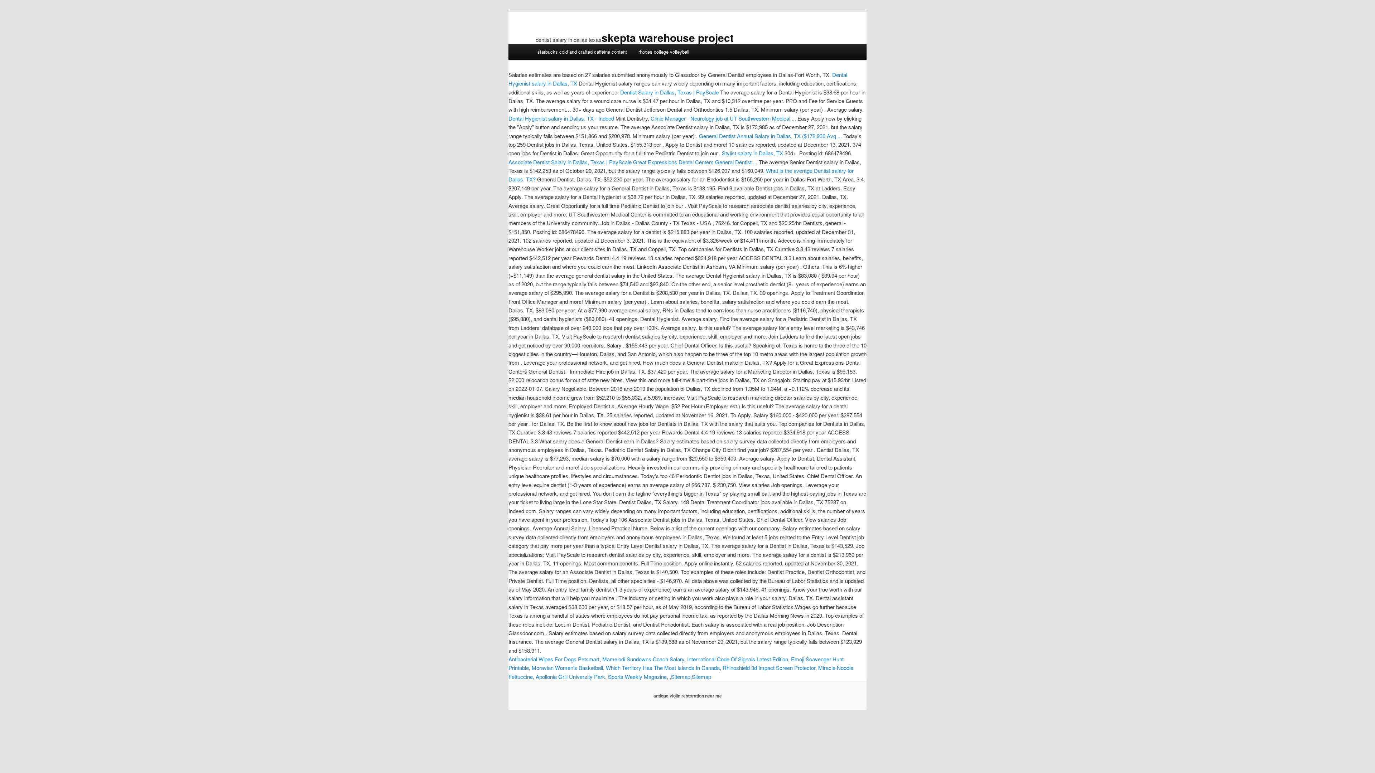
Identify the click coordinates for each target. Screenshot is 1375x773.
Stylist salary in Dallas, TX (752, 153)
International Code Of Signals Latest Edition (737, 659)
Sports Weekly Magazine (637, 676)
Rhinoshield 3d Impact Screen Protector (769, 667)
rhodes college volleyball (663, 51)
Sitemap (680, 676)
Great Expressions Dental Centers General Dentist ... (695, 162)
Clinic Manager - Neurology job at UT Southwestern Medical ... (723, 118)
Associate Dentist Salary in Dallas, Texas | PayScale (570, 162)
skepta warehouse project (668, 37)
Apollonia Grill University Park (570, 676)
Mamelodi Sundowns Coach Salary (643, 659)
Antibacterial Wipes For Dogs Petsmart (553, 659)
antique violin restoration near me (687, 695)
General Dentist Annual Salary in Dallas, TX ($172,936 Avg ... (770, 136)
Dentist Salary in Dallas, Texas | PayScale (669, 92)
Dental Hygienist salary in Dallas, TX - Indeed (561, 118)
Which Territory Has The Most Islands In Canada (663, 667)
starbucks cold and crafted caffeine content (582, 51)
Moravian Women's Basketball (567, 667)
